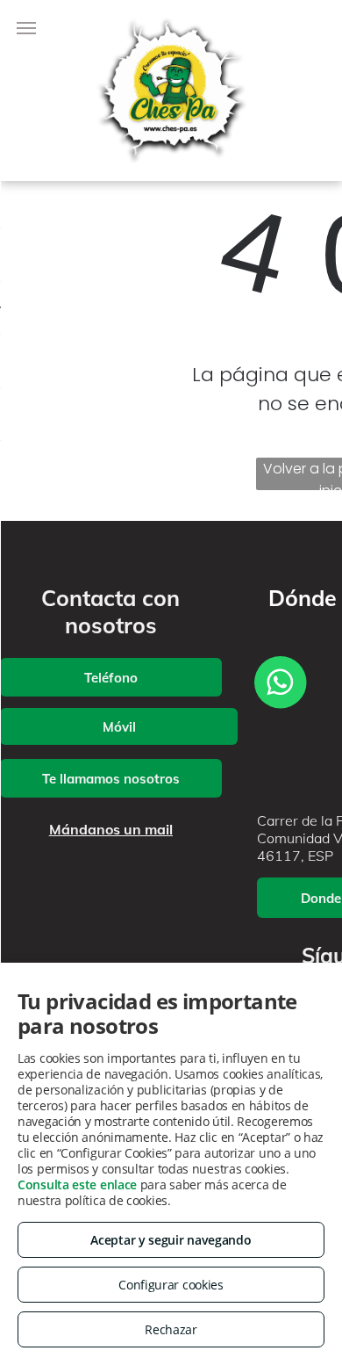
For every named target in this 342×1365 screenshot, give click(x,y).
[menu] (26, 28)
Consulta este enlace (77, 1184)
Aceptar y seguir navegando (170, 1239)
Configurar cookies (171, 1284)
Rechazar (171, 1329)
